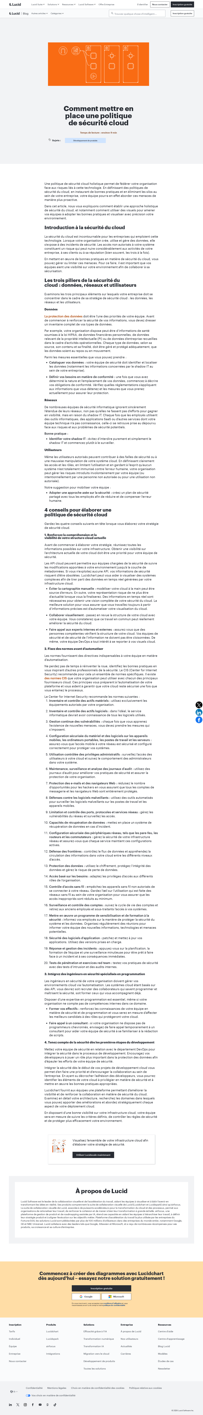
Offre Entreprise (106, 4)
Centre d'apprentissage (171, 1338)
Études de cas (166, 1361)
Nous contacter (160, 4)
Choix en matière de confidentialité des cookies (97, 1387)
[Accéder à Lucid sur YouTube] (40, 1404)
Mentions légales (56, 1387)
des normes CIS (55, 678)
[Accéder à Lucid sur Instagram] (25, 1404)
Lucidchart (52, 1331)
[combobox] (138, 13)
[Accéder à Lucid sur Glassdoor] (47, 1404)
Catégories (56, 13)
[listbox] (137, 13)
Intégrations (53, 1353)
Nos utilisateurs (129, 1338)
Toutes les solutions (95, 1368)
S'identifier (142, 4)
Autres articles (38, 13)
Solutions (52, 4)
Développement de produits (85, 140)
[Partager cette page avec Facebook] (199, 719)
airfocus (50, 1346)
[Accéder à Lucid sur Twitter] (17, 1404)
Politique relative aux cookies (145, 1387)
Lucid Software (85, 4)
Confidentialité (34, 1387)
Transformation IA (94, 1346)
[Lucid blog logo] (19, 13)
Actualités (126, 1346)
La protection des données (63, 316)
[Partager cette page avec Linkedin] (199, 712)
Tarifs (12, 1331)
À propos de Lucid (131, 1331)
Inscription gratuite (182, 4)
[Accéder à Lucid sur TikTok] (54, 1404)
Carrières (126, 1353)
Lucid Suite (37, 4)
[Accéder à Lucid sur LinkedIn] (10, 1404)
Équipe (13, 1346)
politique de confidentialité (114, 1305)
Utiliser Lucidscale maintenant (93, 1154)
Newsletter (164, 1368)
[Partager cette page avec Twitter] (199, 704)
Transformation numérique (99, 1338)
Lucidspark (52, 1338)
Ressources (67, 4)
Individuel (14, 1338)
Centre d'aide (165, 1331)
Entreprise (14, 1353)
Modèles (162, 1353)
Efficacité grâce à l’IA (95, 1331)
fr (14, 1391)
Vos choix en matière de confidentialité (53, 1395)
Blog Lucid (164, 1346)
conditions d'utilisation (112, 1303)
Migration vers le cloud (96, 1353)
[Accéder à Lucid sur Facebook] (32, 1404)
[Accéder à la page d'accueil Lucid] (19, 4)
